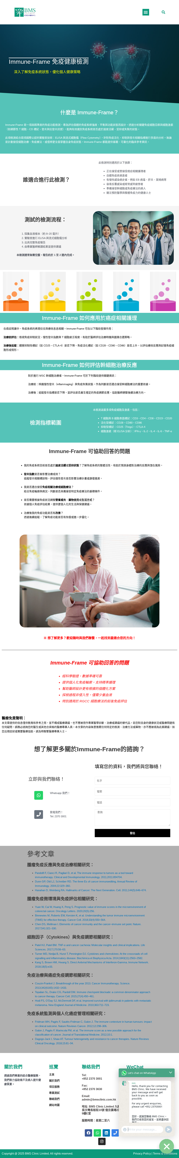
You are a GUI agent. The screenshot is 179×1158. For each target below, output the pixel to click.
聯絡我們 (54, 1098)
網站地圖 (54, 1104)
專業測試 (54, 1092)
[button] (163, 12)
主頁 (51, 1074)
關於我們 (54, 1080)
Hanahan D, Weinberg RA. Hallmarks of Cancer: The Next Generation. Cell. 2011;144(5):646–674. (90, 890)
